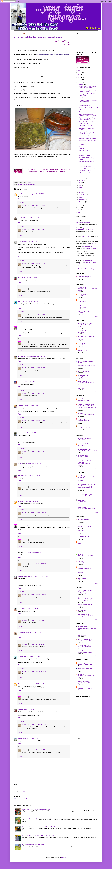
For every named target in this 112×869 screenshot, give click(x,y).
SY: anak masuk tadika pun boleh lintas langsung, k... (88, 104)
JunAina (20, 709)
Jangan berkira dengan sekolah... (88, 161)
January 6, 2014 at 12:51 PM (34, 463)
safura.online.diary (83, 311)
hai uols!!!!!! (81, 543)
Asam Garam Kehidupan (85, 639)
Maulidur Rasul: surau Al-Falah (87, 140)
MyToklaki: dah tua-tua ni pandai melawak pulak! (38, 37)
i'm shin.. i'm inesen (83, 567)
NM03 (19, 301)
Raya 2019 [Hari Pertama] (84, 646)
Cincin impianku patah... (85, 166)
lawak (25, 184)
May (80, 185)
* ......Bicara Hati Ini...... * (85, 536)
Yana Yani (21, 656)
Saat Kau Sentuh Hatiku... (85, 604)
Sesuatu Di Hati (81, 537)
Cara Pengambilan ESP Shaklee (86, 616)
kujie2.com (81, 500)
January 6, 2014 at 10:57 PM (33, 632)
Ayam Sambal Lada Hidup (84, 683)
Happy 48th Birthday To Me (84, 568)
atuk (19, 433)
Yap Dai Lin (85, 228)
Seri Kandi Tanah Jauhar (25, 576)
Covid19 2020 (81, 312)
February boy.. (81, 377)
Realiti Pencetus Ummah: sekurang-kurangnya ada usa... (88, 114)
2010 (79, 72)
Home (42, 789)
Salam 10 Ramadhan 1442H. (85, 641)
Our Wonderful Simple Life (85, 305)
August (81, 192)
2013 (79, 79)
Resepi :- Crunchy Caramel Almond (86, 508)
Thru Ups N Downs (83, 371)
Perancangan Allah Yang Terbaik (86, 382)
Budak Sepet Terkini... (83, 579)
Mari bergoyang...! (84, 111)
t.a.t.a (19, 241)
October (81, 197)
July (80, 190)
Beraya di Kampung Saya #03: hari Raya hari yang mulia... (38, 835)
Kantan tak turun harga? (85, 135)
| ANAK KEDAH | (82, 287)
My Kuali (80, 633)
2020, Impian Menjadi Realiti (85, 532)
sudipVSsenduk (82, 381)
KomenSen (81, 413)
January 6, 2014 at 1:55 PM (37, 487)
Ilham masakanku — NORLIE (86, 687)
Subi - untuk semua (82, 520)
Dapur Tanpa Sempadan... (85, 668)
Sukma (20, 738)
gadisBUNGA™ (82, 493)
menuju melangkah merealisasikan (83, 506)
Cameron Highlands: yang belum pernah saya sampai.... (38, 818)
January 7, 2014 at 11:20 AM (32, 709)
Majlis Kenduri (81, 439)
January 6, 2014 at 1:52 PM (37, 420)
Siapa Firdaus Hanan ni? (85, 155)
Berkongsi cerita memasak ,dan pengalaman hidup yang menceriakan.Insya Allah (87, 486)
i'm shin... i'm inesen (24, 356)
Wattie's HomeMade (83, 681)
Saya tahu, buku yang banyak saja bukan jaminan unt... (88, 132)
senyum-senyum (82, 525)
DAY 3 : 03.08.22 (82, 307)
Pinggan (80, 488)
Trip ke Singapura (82, 301)
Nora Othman (85, 236)
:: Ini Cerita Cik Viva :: (84, 294)
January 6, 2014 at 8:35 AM (36, 194)
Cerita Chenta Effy (83, 455)
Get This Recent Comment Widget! (85, 269)
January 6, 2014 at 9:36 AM (29, 241)
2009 (79, 70)
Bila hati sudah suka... (85, 164)
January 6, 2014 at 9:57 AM (37, 263)
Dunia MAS (81, 674)
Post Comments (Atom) (27, 792)
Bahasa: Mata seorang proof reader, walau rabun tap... (87, 169)
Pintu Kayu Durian (82, 593)
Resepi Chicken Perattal (84, 427)
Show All (96, 316)
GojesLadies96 (81, 445)
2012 (79, 77)
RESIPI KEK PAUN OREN (84, 670)
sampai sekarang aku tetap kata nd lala (86, 238)
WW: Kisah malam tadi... (85, 172)
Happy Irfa (81, 530)
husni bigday (81, 388)
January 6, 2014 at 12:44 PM (38, 289)
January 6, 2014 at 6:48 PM (33, 608)
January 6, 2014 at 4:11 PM (40, 576)
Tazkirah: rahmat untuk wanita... (87, 138)
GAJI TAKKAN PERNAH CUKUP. (86, 414)
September (82, 194)
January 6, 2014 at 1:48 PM (37, 314)
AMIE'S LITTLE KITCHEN (85, 323)
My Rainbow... (82, 343)
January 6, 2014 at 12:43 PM (29, 433)
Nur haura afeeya (87, 246)
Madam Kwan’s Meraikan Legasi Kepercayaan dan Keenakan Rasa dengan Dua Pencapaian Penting (86, 365)
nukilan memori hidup (84, 386)
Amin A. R (21, 217)
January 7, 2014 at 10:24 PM (38, 671)
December (82, 202)
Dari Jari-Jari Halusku (84, 519)
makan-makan (31, 184)
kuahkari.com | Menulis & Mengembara (85, 461)
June (80, 187)
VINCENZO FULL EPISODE (85, 526)
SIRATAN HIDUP (82, 610)
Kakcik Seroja (82, 578)
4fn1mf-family (82, 300)
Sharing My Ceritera (83, 426)
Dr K (19, 277)
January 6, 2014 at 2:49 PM (33, 552)
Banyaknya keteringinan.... (86, 97)
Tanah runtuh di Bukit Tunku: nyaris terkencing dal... (88, 108)
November (82, 199)
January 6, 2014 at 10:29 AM (30, 301)
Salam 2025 (81, 295)
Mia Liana (80, 561)
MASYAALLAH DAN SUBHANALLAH (87, 451)
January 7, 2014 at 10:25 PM (38, 697)
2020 (79, 212)
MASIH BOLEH (81, 574)
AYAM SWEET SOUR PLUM (85, 688)
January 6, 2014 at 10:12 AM (29, 277)
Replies (22, 202)
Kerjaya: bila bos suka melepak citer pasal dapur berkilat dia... (39, 826)
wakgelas (20, 501)
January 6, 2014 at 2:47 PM (29, 525)
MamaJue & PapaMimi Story (86, 404)
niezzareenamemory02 (84, 542)
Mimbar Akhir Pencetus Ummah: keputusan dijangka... (88, 122)
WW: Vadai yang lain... (85, 150)
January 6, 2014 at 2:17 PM (31, 501)
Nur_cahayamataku (23, 683)
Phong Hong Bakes (83, 663)
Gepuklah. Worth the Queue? (85, 664)
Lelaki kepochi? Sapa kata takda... (88, 153)
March (81, 180)
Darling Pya (21, 475)
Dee (19, 327)
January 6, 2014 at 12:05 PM (32, 405)
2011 (79, 75)
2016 (79, 207)
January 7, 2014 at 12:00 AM (32, 656)
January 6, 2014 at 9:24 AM (31, 217)
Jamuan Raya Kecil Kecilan (85, 344)
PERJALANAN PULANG (84, 438)
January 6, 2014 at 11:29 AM (38, 356)
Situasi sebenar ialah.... (84, 277)
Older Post (67, 789)
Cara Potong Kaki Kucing (84, 501)
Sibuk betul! (81, 339)
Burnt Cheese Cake (82, 332)
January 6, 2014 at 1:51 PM (37, 367)
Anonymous (85, 221)
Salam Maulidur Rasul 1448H (85, 400)
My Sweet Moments (83, 645)
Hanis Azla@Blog (83, 375)
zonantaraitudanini (83, 444)
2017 (79, 209)
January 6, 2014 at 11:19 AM (28, 327)
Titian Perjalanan (83, 626)
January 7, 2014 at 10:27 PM (38, 750)
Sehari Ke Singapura (83, 456)
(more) (94, 243)
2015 (79, 205)
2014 (79, 82)
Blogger (63, 857)
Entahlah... (81, 572)
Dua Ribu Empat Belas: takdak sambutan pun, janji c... (87, 86)
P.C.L (79, 597)
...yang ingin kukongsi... (85, 276)
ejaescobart (21, 632)
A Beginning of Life (83, 419)
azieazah (24, 205)
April (80, 183)
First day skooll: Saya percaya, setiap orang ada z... (87, 90)
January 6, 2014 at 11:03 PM (38, 564)
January (81, 84)
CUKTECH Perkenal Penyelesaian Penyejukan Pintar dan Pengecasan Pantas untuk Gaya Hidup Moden (87, 407)
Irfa (19, 381)
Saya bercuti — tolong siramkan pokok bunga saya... (37, 809)
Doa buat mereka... (82, 635)
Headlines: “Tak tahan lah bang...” (88, 175)
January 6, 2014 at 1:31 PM (32, 475)
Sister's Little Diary (83, 614)
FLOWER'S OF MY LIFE (84, 449)
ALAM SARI (81, 554)
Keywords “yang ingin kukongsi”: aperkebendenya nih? (88, 118)
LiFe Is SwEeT (82, 330)
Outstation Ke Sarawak (83, 562)
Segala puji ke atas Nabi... (86, 125)
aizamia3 (80, 399)
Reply (19, 198)
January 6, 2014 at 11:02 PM (38, 512)
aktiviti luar (21, 184)
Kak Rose (20, 405)
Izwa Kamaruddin (23, 194)
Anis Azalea (21, 608)
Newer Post (17, 789)
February (82, 178)
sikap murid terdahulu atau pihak (85, 222)
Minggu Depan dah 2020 (84, 606)
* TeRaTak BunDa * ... (84, 349)
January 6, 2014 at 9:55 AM (37, 205)
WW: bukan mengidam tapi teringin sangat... (34, 844)
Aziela (19, 525)
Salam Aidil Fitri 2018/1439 (84, 350)
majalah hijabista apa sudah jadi (84, 229)
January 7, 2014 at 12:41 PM (30, 738)
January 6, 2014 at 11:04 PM (38, 620)
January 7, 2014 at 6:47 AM (37, 683)
